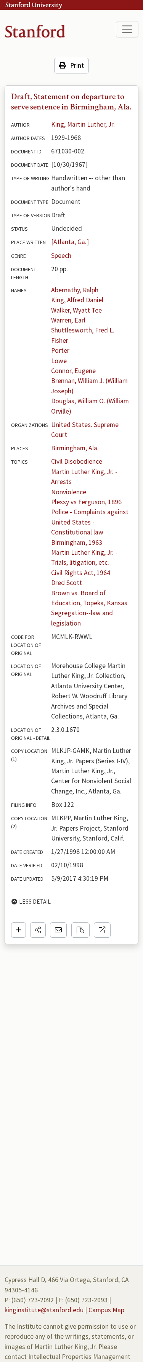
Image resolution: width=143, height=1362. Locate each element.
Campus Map (106, 1310)
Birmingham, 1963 (76, 542)
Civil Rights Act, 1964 (80, 573)
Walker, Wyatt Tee (76, 310)
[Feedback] (58, 930)
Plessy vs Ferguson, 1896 (86, 502)
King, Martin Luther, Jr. (83, 124)
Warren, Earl (68, 320)
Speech (61, 255)
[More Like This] (80, 930)
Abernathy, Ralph (74, 290)
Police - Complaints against (90, 512)
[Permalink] (102, 930)
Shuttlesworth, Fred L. (82, 330)
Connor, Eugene (73, 371)
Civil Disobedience (76, 461)
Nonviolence (68, 492)
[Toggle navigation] (127, 29)
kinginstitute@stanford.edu (44, 1310)
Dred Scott (66, 582)
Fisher (59, 340)
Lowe (59, 361)
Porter (60, 350)
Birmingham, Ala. (75, 448)
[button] (38, 930)
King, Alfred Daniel (77, 300)
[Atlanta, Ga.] (70, 242)
